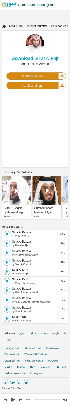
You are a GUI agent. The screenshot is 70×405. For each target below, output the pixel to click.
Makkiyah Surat (12, 348)
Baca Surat (45, 367)
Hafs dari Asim (60, 26)
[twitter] (12, 382)
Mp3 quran (16, 26)
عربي (21, 333)
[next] (62, 198)
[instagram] (19, 382)
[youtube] (26, 382)
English (32, 333)
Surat (32, 5)
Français (44, 333)
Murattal (21, 367)
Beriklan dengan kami (14, 373)
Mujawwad (53, 360)
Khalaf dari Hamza (34, 360)
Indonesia (9, 333)
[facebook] (6, 382)
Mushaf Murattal (37, 26)
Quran (22, 5)
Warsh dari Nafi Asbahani (36, 354)
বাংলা (65, 333)
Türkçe (7, 339)
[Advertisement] (35, 128)
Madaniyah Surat (33, 348)
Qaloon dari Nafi (12, 360)
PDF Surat (61, 367)
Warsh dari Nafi (11, 354)
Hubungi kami (46, 5)
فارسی (55, 333)
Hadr (32, 367)
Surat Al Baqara (13, 208)
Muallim (8, 367)
